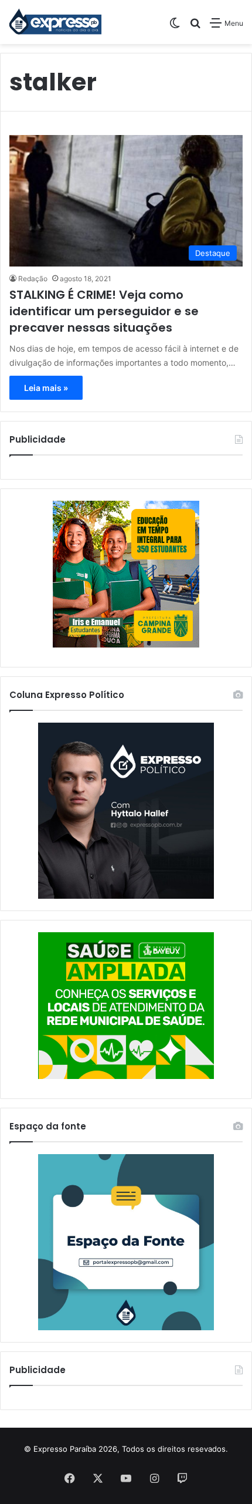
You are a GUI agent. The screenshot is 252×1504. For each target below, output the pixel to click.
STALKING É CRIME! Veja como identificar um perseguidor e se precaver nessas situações (104, 311)
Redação (32, 278)
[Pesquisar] (195, 27)
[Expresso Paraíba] (56, 22)
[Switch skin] (175, 27)
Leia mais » (46, 388)
